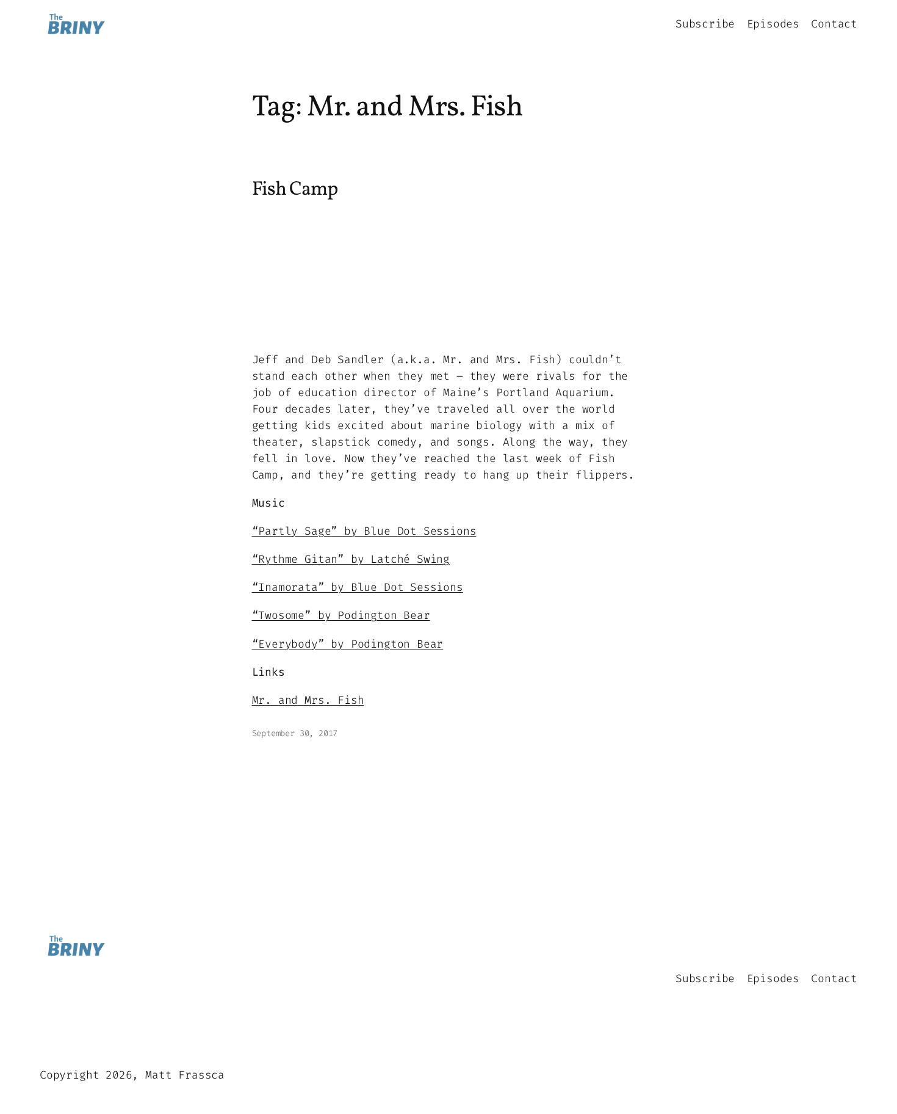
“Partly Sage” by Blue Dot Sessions (364, 531)
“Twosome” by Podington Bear (341, 615)
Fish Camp (294, 190)
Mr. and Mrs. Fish (308, 700)
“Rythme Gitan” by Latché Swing (351, 559)
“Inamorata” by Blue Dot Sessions (357, 587)
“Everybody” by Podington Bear (348, 644)
